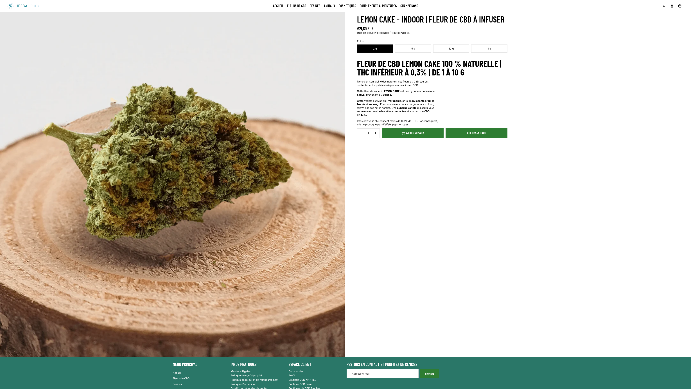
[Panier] (680, 6)
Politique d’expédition (243, 384)
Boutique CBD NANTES (302, 379)
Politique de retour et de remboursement (254, 379)
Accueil (177, 372)
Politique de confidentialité (246, 375)
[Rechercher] (664, 6)
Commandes (296, 371)
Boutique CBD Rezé (300, 384)
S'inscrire (429, 373)
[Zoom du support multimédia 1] (172, 184)
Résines (177, 384)
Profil (292, 375)
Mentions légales (240, 371)
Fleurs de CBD (181, 378)
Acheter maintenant (476, 133)
